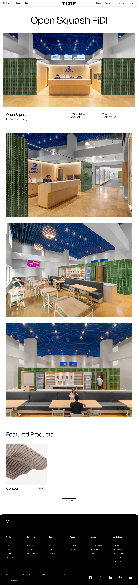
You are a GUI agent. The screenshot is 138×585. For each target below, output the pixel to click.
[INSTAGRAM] (100, 577)
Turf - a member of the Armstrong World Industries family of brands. (20, 574)
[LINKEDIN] (110, 577)
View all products (69, 500)
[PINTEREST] (120, 577)
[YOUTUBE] (130, 577)
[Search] (133, 3)
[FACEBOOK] (90, 577)
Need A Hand (120, 3)
